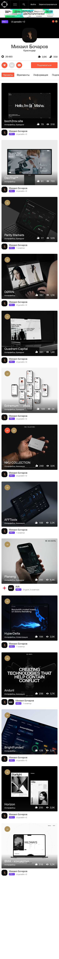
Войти (33, 4)
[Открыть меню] (14, 4)
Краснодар (29, 50)
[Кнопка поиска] (23, 4)
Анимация (20, 466)
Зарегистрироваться (48, 4)
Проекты (8, 74)
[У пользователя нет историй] (29, 35)
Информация (40, 74)
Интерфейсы (9, 124)
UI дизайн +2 (18, 21)
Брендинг (20, 124)
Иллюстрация (22, 637)
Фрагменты (23, 74)
